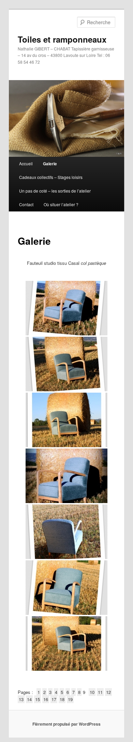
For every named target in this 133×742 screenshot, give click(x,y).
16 (45, 699)
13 (21, 699)
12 (108, 692)
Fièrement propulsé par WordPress (66, 724)
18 (62, 699)
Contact (26, 204)
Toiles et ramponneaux (62, 39)
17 (53, 699)
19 (70, 699)
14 (29, 699)
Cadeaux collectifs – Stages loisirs (51, 177)
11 (100, 692)
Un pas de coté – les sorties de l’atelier (55, 191)
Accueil (26, 163)
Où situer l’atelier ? (61, 204)
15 (37, 699)
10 (92, 692)
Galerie (50, 164)
